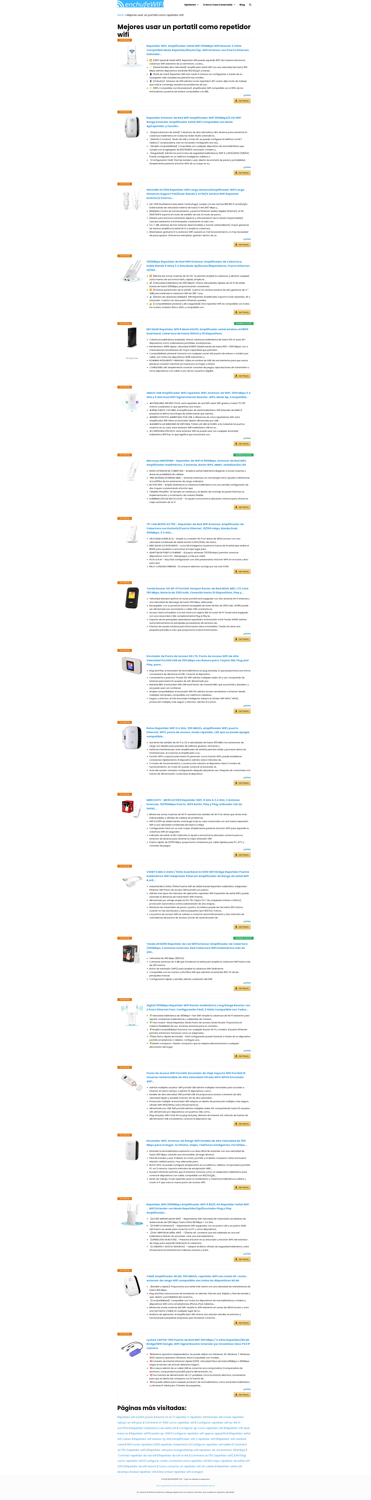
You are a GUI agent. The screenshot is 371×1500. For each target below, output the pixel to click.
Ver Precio (244, 100)
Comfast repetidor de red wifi (137, 1455)
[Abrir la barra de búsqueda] (250, 4)
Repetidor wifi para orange (165, 1450)
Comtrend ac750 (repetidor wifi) (212, 1455)
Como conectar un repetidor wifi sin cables (186, 1466)
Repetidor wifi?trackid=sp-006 (150, 1433)
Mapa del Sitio (209, 1485)
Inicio (120, 15)
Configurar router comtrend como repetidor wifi (176, 1461)
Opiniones (190, 4)
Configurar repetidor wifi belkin (211, 1444)
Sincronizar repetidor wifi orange (180, 1472)
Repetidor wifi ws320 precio (135, 1417)
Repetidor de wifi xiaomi (140, 1466)
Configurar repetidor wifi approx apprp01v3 (200, 1433)
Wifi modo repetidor (140, 1444)
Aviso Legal (161, 1485)
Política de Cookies (175, 1485)
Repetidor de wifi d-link (174, 1455)
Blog (242, 4)
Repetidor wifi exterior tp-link (152, 1439)
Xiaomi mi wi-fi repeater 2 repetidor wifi (181, 1417)
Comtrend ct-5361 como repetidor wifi (169, 1422)
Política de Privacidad (193, 1485)
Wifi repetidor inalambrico (172, 1444)
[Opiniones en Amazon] (132, 354)
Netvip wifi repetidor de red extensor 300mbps (215, 1450)
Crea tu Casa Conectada (217, 4)
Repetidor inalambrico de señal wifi (154, 1428)
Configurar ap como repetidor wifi (201, 1428)
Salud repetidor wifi (143, 1472)
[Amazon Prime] (247, 95)
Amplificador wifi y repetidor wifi (194, 1439)
